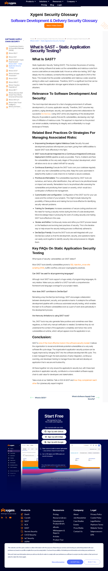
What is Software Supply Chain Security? (83, 397)
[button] (53, 431)
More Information (58, 562)
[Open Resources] (63, 1)
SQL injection (75, 264)
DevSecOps (46, 114)
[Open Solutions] (48, 1)
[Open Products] (35, 1)
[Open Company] (76, 1)
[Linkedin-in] (2, 517)
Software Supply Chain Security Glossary (50, 39)
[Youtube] (10, 517)
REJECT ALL (92, 562)
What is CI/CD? (40, 398)
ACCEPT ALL (75, 562)
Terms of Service (50, 466)
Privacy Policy (62, 466)
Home (32, 39)
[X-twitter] (6, 517)
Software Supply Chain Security (77, 39)
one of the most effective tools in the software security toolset (64, 343)
